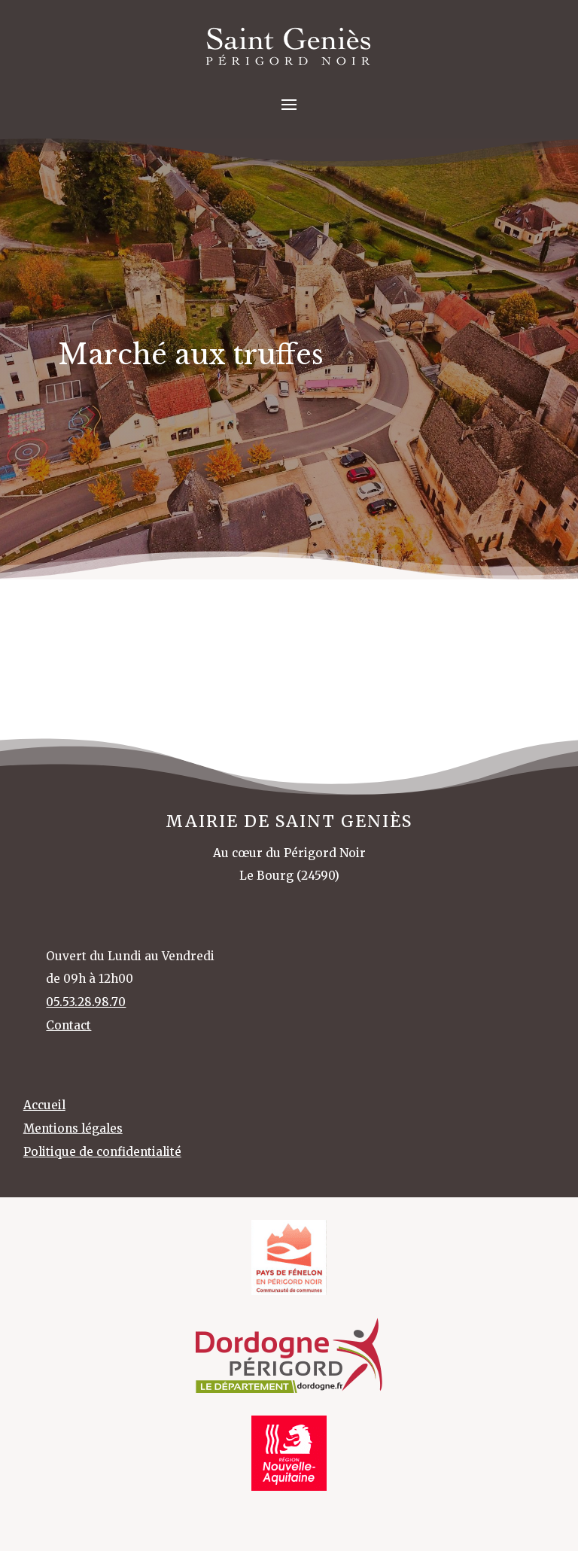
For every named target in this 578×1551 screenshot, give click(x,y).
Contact (68, 1025)
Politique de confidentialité (102, 1152)
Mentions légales (73, 1128)
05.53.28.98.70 (86, 1002)
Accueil (44, 1105)
